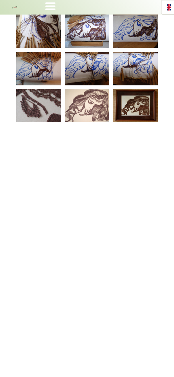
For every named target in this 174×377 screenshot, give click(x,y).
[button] (50, 6)
